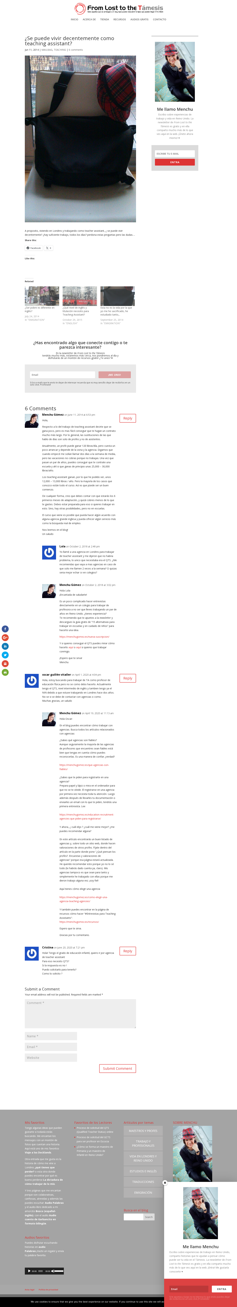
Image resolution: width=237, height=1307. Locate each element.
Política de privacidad (48, 1289)
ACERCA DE (89, 19)
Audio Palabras (54, 1202)
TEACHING (60, 49)
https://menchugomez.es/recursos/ (79, 921)
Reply (127, 418)
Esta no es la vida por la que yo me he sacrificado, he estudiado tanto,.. (116, 311)
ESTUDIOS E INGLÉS (143, 1171)
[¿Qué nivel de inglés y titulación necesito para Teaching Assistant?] (80, 296)
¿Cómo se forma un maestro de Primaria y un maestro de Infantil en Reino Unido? (95, 1151)
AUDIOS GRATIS (139, 19)
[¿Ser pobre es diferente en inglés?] (42, 296)
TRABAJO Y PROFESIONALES (143, 1143)
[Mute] (53, 1271)
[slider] (58, 1271)
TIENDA (104, 19)
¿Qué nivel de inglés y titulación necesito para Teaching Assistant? (76, 311)
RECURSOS (119, 19)
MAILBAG (46, 49)
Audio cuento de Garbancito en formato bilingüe (40, 1219)
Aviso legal (29, 1289)
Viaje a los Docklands (38, 1152)
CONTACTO (159, 19)
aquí (71, 647)
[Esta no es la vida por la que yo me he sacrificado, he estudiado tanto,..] (117, 296)
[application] (44, 1271)
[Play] (29, 1271)
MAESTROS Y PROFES (143, 1131)
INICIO (74, 19)
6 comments (76, 49)
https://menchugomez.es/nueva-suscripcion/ (84, 636)
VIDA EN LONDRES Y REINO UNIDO (143, 1158)
